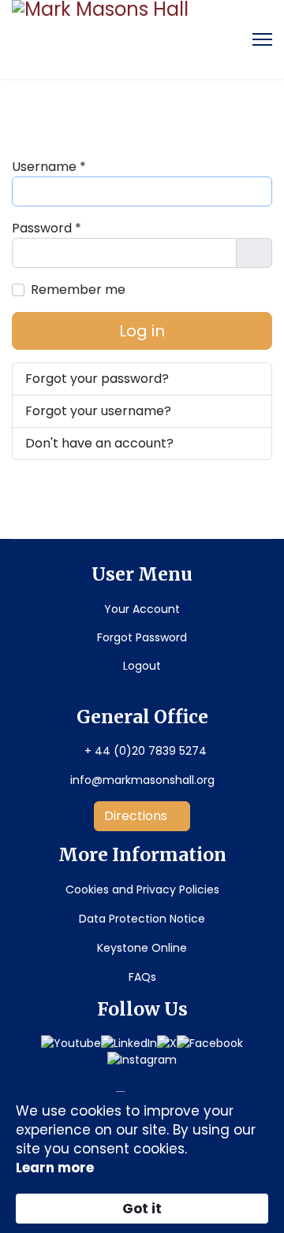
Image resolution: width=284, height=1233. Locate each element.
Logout (142, 666)
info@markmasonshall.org (142, 780)
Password (46, 228)
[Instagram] (142, 1060)
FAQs (142, 977)
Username (49, 167)
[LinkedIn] (129, 1043)
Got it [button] (142, 1208)
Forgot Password (142, 637)
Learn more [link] (55, 1167)
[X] (167, 1043)
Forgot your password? (97, 379)
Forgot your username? (98, 411)
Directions (137, 816)
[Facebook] (210, 1043)
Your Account (142, 609)
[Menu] (262, 39)
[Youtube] (71, 1043)
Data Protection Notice (142, 919)
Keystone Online (142, 948)
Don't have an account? (99, 443)
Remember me (78, 289)
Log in (142, 331)
